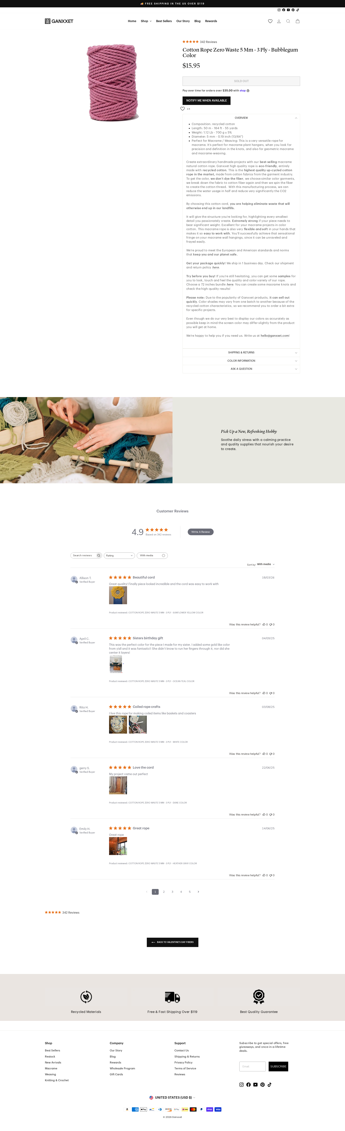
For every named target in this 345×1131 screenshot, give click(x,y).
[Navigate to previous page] (146, 892)
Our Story (183, 21)
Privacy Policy (183, 1062)
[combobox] (119, 555)
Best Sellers (164, 21)
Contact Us (181, 1050)
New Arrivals (53, 1062)
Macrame (51, 1068)
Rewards (211, 21)
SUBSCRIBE (278, 1066)
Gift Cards (116, 1074)
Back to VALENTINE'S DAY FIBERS (175, 942)
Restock (50, 1056)
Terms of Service (185, 1068)
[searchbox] (83, 555)
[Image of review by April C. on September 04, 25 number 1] (118, 664)
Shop (145, 21)
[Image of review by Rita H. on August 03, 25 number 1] (118, 725)
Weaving (50, 1074)
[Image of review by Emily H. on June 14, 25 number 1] (118, 846)
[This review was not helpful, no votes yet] (270, 624)
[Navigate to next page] (198, 892)
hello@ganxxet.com (275, 335)
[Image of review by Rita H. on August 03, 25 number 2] (138, 725)
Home (132, 21)
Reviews (179, 1074)
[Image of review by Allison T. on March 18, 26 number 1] (118, 595)
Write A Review (200, 532)
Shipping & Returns (187, 1056)
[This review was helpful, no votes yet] (264, 624)
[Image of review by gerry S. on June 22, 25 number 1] (118, 785)
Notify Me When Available (206, 100)
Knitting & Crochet (57, 1080)
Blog (197, 21)
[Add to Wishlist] (186, 107)
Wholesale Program (122, 1068)
